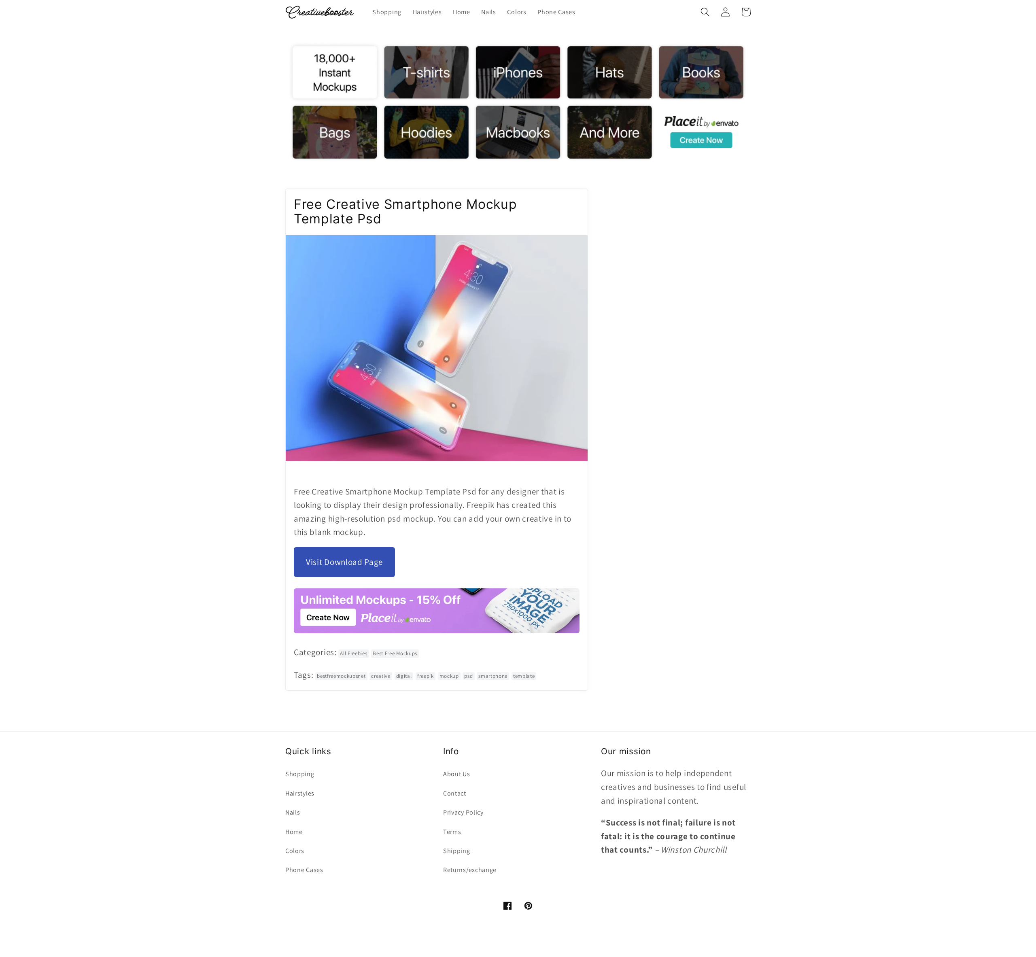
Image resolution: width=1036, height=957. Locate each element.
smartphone (492, 676)
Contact (454, 793)
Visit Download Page (344, 561)
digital (404, 676)
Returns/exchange (470, 870)
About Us (456, 774)
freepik (425, 676)
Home (294, 832)
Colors (294, 851)
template (524, 676)
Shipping (456, 851)
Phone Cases (304, 870)
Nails (292, 812)
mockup (449, 676)
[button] (705, 12)
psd (468, 676)
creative (381, 676)
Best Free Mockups (395, 653)
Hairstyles (299, 793)
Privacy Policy (463, 812)
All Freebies (353, 653)
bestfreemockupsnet (341, 676)
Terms (452, 832)
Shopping (299, 774)
